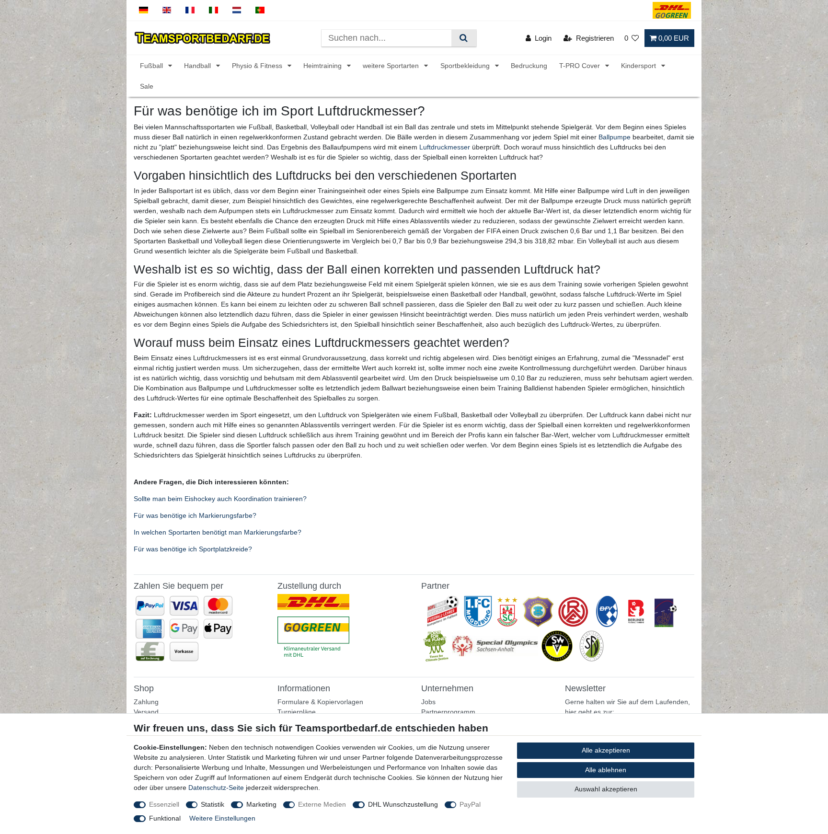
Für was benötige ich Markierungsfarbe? (195, 515)
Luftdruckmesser (444, 147)
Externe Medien (322, 804)
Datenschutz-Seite (216, 787)
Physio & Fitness (258, 65)
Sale (146, 86)
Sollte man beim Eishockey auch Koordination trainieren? (220, 499)
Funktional (165, 818)
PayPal (470, 804)
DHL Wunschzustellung (403, 804)
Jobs (428, 702)
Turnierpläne (296, 712)
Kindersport (639, 65)
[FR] (190, 10)
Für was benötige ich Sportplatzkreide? (193, 549)
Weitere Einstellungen (222, 818)
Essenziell (164, 804)
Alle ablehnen (605, 770)
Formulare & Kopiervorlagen (320, 702)
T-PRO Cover (580, 65)
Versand (146, 712)
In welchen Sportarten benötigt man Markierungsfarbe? (217, 532)
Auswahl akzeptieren (606, 789)
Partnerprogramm (448, 712)
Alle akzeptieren (606, 750)
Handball (198, 65)
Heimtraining (323, 65)
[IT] (213, 10)
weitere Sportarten (392, 65)
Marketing (261, 804)
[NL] (237, 10)
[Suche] (463, 38)
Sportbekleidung (466, 65)
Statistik (212, 804)
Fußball (152, 65)
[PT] (260, 10)
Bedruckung (529, 65)
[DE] (143, 10)
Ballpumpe (614, 137)
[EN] (167, 10)
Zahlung (146, 702)
